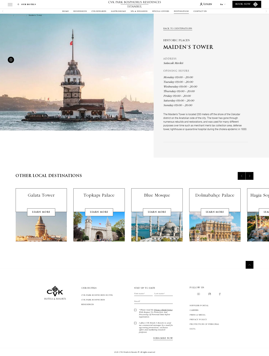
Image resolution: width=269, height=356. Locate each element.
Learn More (41, 212)
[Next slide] (249, 176)
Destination (21, 15)
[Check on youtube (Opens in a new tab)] (198, 294)
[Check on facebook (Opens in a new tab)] (219, 294)
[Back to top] (249, 265)
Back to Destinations (177, 28)
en (221, 4)
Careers (194, 310)
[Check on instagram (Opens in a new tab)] (209, 294)
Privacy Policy (198, 319)
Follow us (197, 287)
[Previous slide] (241, 176)
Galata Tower (41, 195)
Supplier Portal (199, 305)
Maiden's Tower (35, 15)
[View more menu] (10, 5)
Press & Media (197, 314)
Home (10, 15)
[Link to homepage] (134, 4)
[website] (10, 60)
